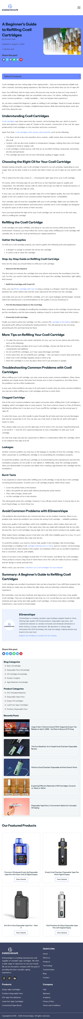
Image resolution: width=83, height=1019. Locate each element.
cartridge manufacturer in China (40, 546)
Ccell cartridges (8, 121)
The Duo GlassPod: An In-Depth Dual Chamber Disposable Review (54, 747)
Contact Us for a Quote (47, 636)
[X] (7, 59)
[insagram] (9, 978)
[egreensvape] (10, 950)
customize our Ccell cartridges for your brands (43, 568)
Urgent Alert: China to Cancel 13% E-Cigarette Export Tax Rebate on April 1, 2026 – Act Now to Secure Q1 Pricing (54, 728)
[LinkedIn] (10, 59)
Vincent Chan (10, 39)
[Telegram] (17, 59)
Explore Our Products (27, 636)
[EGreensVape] (10, 7)
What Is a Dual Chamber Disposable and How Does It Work (54, 767)
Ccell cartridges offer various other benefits (32, 132)
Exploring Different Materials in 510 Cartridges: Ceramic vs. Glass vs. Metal (53, 787)
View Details (21, 879)
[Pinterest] (20, 59)
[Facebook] (3, 59)
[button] (41, 76)
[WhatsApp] (14, 59)
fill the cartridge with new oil (25, 289)
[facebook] (4, 978)
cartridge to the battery (61, 322)
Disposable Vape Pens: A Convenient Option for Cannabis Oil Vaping (53, 807)
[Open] (78, 8)
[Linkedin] (15, 978)
